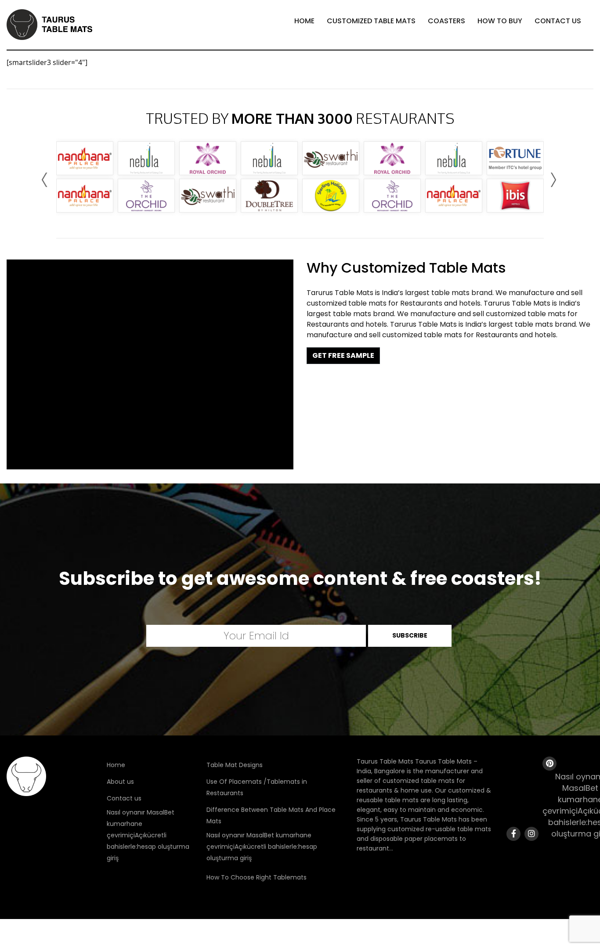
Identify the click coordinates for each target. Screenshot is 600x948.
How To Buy (499, 21)
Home (304, 21)
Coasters (446, 21)
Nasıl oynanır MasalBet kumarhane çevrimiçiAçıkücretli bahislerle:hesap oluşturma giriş (148, 835)
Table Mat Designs (234, 765)
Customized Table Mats (371, 21)
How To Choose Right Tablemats (256, 877)
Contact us (124, 798)
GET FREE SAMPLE (343, 355)
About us (120, 781)
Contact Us (558, 21)
